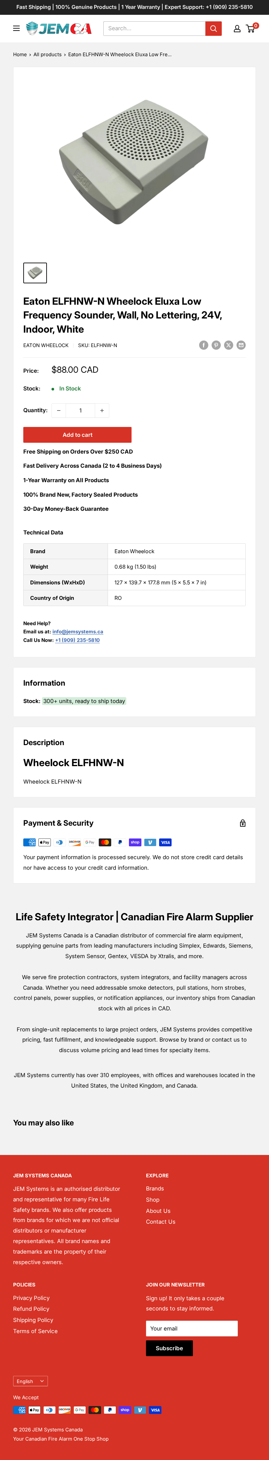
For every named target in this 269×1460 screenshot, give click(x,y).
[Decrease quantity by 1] (59, 410)
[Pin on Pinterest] (216, 345)
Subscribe (169, 1348)
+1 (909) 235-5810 (77, 640)
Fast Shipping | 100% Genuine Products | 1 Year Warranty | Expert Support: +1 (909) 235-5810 (134, 7)
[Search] (213, 28)
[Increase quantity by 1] (102, 410)
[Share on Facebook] (203, 345)
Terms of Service (35, 1331)
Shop (152, 1199)
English (25, 1381)
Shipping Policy (33, 1320)
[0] (250, 29)
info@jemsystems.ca (77, 631)
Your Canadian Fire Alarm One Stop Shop (61, 1439)
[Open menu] (16, 28)
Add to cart (78, 435)
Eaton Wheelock (46, 345)
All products (47, 54)
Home (20, 54)
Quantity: (35, 410)
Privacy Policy (31, 1298)
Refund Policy (31, 1309)
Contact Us (161, 1221)
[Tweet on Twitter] (228, 345)
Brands (155, 1188)
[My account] (237, 28)
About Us (158, 1211)
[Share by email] (241, 345)
